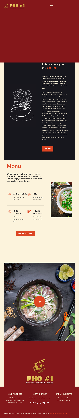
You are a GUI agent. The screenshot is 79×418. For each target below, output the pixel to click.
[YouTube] (69, 413)
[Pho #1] (14, 6)
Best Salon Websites (56, 413)
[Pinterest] (72, 413)
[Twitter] (66, 413)
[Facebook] (64, 413)
